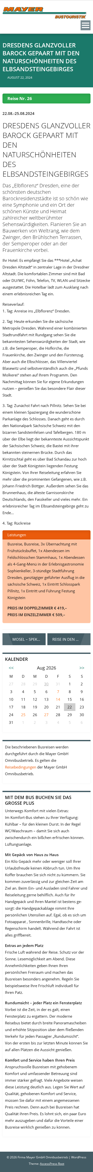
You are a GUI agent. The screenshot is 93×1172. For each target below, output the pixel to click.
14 (58, 699)
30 (46, 683)
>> (81, 668)
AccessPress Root (52, 1164)
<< (11, 668)
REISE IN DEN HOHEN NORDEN (71, 639)
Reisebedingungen (21, 767)
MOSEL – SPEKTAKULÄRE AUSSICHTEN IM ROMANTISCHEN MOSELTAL (29, 639)
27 (46, 714)
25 (23, 714)
